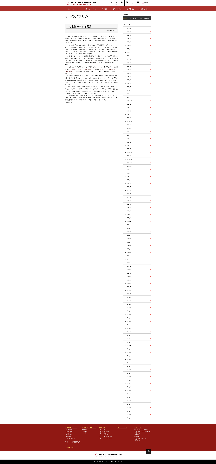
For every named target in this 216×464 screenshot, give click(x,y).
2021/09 (128, 225)
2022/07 (128, 190)
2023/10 (128, 138)
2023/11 (128, 135)
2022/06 (128, 194)
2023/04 (129, 159)
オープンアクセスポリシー (106, 438)
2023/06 (129, 152)
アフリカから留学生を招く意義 (142, 431)
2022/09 (128, 183)
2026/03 (129, 38)
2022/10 (128, 180)
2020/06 (128, 276)
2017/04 (128, 407)
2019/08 (128, 311)
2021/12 (128, 214)
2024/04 (129, 118)
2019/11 (128, 300)
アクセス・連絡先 (70, 438)
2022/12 (128, 173)
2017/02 (128, 414)
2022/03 (129, 204)
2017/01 (128, 418)
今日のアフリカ (117, 9)
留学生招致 (130, 9)
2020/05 (128, 280)
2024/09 (129, 100)
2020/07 (128, 273)
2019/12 (128, 297)
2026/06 (128, 28)
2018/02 (128, 373)
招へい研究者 (103, 433)
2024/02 (129, 125)
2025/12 (128, 49)
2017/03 (128, 411)
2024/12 (128, 90)
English (127, 3)
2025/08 (128, 62)
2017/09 (128, 390)
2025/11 (128, 52)
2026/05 (128, 31)
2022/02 (128, 207)
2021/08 (128, 228)
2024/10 (128, 97)
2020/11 (128, 259)
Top (149, 451)
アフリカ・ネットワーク (106, 436)
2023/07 (129, 149)
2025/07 (128, 66)
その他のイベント (87, 433)
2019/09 (128, 307)
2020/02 (128, 290)
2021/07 (128, 231)
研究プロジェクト (104, 431)
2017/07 (128, 397)
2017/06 (128, 400)
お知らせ (85, 429)
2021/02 (128, 249)
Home (125, 18)
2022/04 (129, 200)
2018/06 (128, 359)
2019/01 (128, 335)
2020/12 (128, 256)
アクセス (122, 3)
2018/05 (128, 363)
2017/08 (128, 394)
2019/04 (128, 325)
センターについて (73, 9)
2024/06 (129, 111)
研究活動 (104, 9)
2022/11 (128, 176)
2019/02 (128, 332)
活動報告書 (68, 436)
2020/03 (129, 287)
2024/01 (128, 128)
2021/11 (128, 218)
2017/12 (128, 380)
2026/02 (128, 42)
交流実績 (137, 436)
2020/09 (128, 266)
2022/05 (128, 197)
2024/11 (128, 94)
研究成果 (102, 429)
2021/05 (128, 238)
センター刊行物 (104, 434)
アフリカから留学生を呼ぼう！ (142, 429)
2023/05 (129, 156)
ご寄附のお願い (143, 9)
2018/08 (128, 352)
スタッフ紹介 (69, 434)
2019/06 (128, 318)
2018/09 (128, 349)
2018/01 (128, 376)
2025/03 (129, 80)
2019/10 (128, 304)
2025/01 (128, 87)
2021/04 (128, 242)
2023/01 (128, 169)
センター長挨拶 (69, 431)
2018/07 (128, 356)
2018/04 (128, 366)
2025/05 (128, 73)
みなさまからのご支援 (140, 438)
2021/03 (128, 245)
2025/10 (128, 56)
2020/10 (128, 263)
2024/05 (129, 114)
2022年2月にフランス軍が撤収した (82, 69)
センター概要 (69, 429)
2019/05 (128, 321)
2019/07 (128, 314)
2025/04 (129, 76)
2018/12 (128, 338)
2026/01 (128, 45)
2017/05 (128, 404)
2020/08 (128, 269)
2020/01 (128, 294)
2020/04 (129, 283)
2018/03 (128, 369)
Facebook (138, 3)
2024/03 (129, 121)
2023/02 (129, 166)
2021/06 (128, 235)
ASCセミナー (86, 431)
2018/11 (128, 342)
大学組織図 (68, 433)
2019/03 (128, 328)
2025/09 (128, 59)
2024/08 (129, 104)
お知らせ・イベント (90, 9)
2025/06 (128, 69)
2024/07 (129, 107)
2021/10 (128, 221)
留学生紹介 (137, 433)
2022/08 (128, 187)
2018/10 (128, 345)
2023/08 (129, 145)
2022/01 (128, 211)
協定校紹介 (137, 440)
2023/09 (129, 142)
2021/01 (128, 252)
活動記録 (137, 434)
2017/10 (128, 387)
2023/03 (129, 163)
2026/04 (129, 35)
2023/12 (128, 131)
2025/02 (128, 83)
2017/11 (128, 383)
